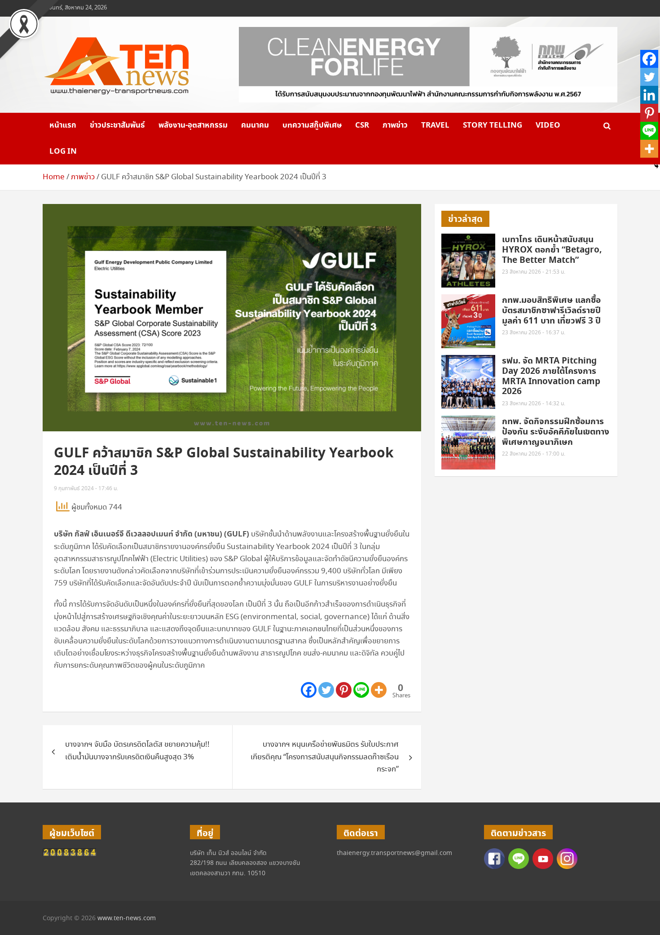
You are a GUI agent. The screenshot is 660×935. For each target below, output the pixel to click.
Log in (63, 151)
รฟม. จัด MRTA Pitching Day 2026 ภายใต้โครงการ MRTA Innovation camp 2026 (551, 376)
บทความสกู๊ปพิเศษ (312, 125)
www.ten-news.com (126, 918)
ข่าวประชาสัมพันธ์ (117, 125)
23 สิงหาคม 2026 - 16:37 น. (533, 333)
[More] (379, 690)
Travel (435, 125)
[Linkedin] (649, 95)
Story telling (492, 125)
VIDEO (548, 125)
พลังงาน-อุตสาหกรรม (193, 125)
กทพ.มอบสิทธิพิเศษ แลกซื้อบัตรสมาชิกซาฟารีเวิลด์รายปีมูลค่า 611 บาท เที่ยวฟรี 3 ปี (552, 311)
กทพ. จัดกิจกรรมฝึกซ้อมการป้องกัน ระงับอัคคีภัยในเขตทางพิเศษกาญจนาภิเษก (555, 432)
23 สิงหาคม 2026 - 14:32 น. (533, 404)
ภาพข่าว (395, 125)
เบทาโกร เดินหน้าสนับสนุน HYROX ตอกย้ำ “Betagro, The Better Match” (552, 250)
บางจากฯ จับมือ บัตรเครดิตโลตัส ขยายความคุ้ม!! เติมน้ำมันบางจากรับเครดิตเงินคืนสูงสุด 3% (137, 750)
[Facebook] (309, 690)
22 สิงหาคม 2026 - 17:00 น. (533, 454)
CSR (362, 125)
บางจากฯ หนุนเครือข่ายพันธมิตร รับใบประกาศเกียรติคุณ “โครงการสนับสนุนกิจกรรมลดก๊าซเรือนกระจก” (325, 757)
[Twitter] (326, 690)
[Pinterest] (344, 690)
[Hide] (656, 166)
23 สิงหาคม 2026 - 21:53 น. (533, 272)
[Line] (361, 690)
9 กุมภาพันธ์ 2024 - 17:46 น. (86, 488)
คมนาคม (255, 125)
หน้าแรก (62, 125)
